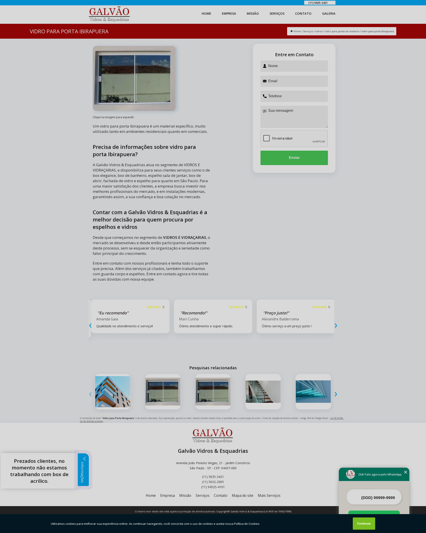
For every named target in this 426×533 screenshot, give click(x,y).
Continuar (364, 523)
